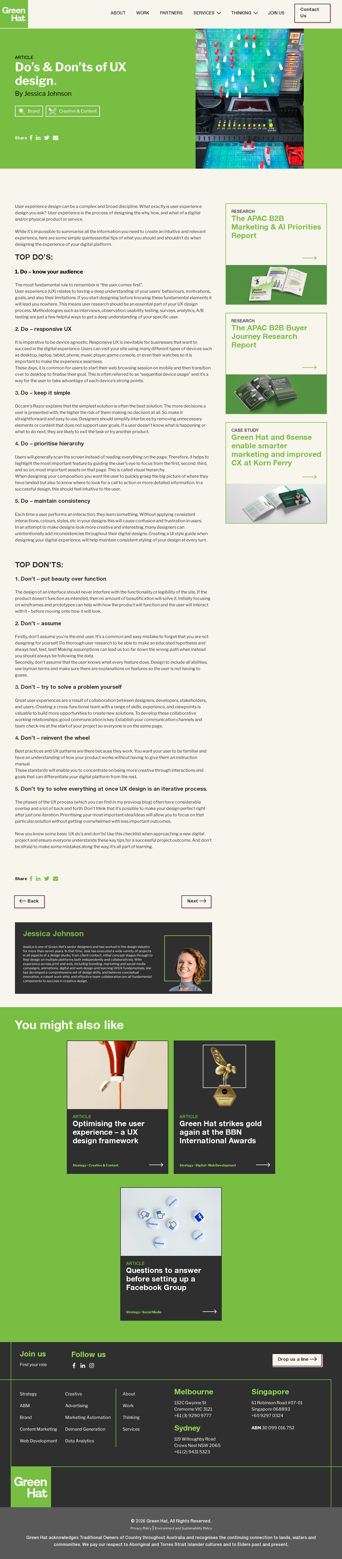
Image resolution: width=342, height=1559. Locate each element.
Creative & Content (78, 111)
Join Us (276, 13)
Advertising (76, 1405)
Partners (171, 13)
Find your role (33, 1364)
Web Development (38, 1440)
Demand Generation (85, 1429)
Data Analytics (79, 1440)
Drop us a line (294, 1360)
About (118, 13)
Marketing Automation (88, 1417)
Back (32, 901)
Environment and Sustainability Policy (183, 1528)
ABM (25, 1405)
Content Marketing (38, 1429)
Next (193, 901)
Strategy (28, 1393)
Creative (73, 1393)
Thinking (241, 13)
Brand (34, 111)
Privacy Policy (140, 1528)
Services (204, 13)
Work (142, 13)
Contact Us (309, 13)
